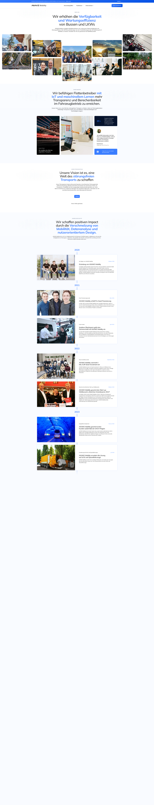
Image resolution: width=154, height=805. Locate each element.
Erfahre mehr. (68, 1)
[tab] (77, 196)
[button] (119, 1)
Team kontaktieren (117, 5)
